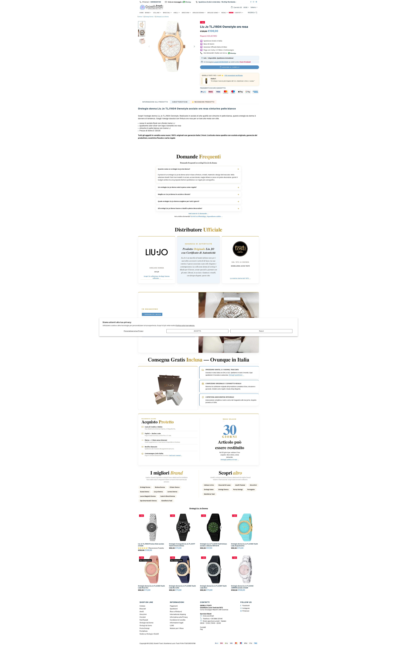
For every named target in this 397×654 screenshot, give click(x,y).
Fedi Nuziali (144, 620)
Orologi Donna (149, 16)
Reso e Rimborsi (176, 611)
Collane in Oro (209, 485)
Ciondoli (143, 617)
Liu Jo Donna (158, 492)
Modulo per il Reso (177, 628)
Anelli (142, 611)
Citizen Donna (174, 487)
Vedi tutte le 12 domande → (198, 213)
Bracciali (143, 609)
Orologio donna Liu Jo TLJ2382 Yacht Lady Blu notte (182, 587)
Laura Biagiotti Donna (148, 496)
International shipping (178, 614)
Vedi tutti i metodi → (175, 455)
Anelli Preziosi (240, 485)
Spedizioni (174, 609)
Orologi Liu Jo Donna (163, 16)
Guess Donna (144, 492)
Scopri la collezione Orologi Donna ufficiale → (156, 277)
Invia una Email (208, 616)
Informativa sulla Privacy (179, 617)
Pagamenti (174, 606)
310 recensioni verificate (234, 75)
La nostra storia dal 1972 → (240, 278)
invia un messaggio (175, 2)
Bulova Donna (160, 487)
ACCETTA (197, 331)
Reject (261, 331)
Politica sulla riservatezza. (185, 325)
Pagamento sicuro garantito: (213, 88)
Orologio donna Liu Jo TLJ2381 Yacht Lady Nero (213, 587)
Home (140, 16)
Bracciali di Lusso (225, 485)
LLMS (172, 625)
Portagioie (251, 489)
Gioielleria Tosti (166, 501)
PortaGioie (144, 631)
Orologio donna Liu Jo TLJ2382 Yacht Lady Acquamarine (244, 545)
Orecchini (253, 485)
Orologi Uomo (209, 489)
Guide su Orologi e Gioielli (149, 634)
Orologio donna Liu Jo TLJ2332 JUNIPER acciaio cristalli (242, 587)
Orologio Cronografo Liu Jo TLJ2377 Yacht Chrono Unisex (182, 545)
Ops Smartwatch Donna (148, 501)
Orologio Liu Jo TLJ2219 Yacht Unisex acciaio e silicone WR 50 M (213, 545)
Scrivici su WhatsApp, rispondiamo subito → (207, 216)
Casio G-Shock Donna (167, 496)
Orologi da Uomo (146, 625)
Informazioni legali (176, 623)
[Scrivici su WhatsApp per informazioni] (187, 2)
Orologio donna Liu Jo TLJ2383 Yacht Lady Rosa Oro (151, 587)
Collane (142, 606)
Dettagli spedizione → (236, 375)
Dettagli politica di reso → (230, 460)
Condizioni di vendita (177, 620)
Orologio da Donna (146, 623)
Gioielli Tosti (151, 7)
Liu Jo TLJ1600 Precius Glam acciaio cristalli (151, 545)
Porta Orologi (238, 489)
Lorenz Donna (172, 492)
